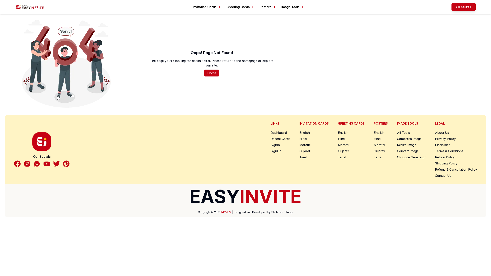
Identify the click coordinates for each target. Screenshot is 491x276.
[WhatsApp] (37, 163)
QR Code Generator (411, 157)
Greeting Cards (238, 7)
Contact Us (443, 175)
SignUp (276, 151)
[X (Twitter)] (56, 163)
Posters (265, 7)
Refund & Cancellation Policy (456, 169)
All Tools (403, 133)
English (304, 133)
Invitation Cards (205, 7)
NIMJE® (226, 212)
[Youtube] (46, 163)
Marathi (305, 145)
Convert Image (408, 151)
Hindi (303, 139)
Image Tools (290, 7)
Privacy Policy (445, 139)
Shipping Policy (446, 163)
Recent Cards (280, 139)
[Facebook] (17, 163)
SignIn (275, 145)
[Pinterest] (66, 163)
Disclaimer (442, 145)
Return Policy (445, 157)
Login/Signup (463, 6)
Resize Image (406, 145)
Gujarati (305, 151)
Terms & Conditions (449, 151)
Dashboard (279, 133)
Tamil (303, 157)
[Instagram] (27, 163)
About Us (442, 133)
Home (211, 73)
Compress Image (409, 139)
